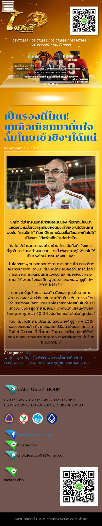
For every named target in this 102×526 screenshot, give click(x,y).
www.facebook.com (34, 435)
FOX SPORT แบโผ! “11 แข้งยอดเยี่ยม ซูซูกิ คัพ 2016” (49, 363)
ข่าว (28, 353)
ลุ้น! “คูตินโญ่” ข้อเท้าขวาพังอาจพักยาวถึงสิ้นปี (43, 358)
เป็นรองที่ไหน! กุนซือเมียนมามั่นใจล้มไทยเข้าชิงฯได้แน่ (50, 127)
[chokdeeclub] (20, 20)
